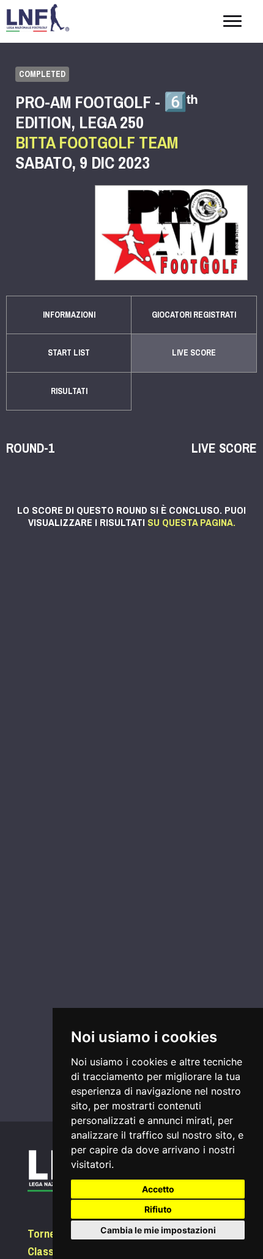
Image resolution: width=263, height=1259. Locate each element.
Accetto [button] (158, 1189)
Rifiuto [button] (158, 1209)
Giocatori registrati (194, 315)
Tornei (42, 1234)
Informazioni (69, 315)
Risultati (69, 391)
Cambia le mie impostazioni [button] (158, 1230)
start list (69, 352)
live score (194, 352)
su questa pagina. (191, 522)
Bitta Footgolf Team (96, 142)
